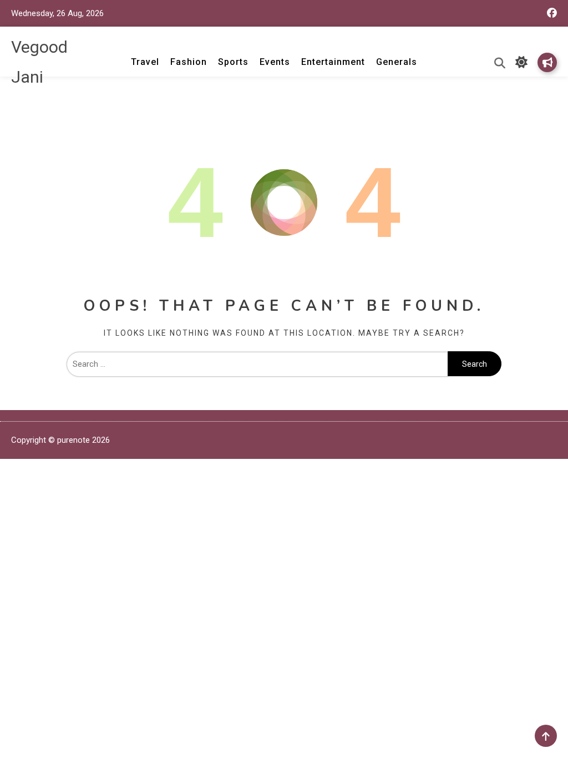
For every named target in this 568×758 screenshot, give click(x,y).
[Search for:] (257, 364)
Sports (233, 62)
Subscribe (547, 62)
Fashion (188, 62)
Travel (145, 62)
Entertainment (333, 62)
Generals (396, 62)
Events (275, 62)
